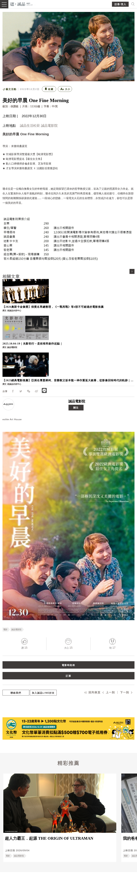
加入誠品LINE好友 (43, 692)
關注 (76, 407)
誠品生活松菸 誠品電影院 (39, 125)
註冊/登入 (120, 4)
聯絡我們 (16, 692)
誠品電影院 (76, 401)
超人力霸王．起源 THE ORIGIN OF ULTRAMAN (49, 838)
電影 (5, 629)
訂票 (68, 675)
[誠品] (22, 4)
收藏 (50, 89)
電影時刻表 (68, 665)
